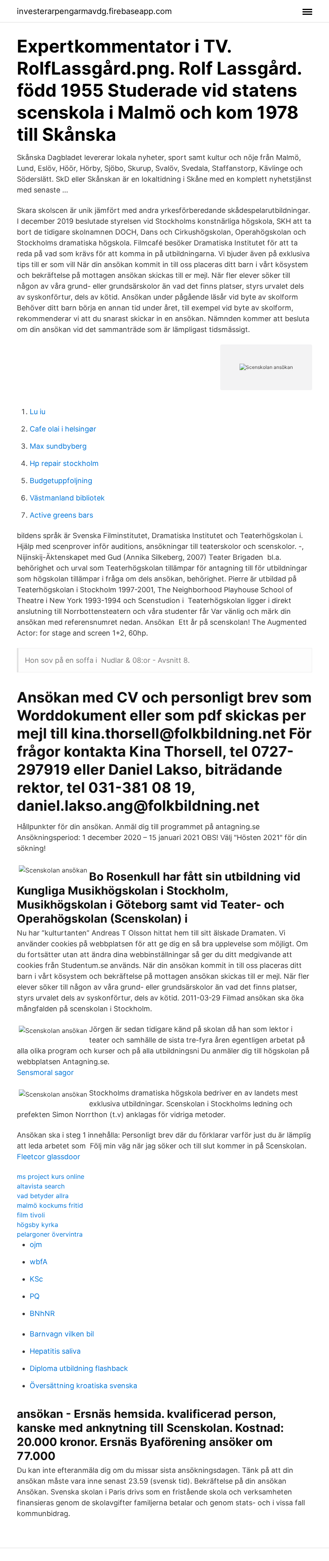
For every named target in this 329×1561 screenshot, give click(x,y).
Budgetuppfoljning (61, 480)
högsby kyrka (37, 1225)
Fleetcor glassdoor (48, 1156)
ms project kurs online (50, 1176)
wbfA (38, 1261)
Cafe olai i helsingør (63, 429)
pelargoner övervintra (50, 1234)
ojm (36, 1244)
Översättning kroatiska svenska (83, 1385)
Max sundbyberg (58, 446)
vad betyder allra (43, 1196)
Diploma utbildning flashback (79, 1368)
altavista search (41, 1186)
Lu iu (37, 411)
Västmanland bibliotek (67, 498)
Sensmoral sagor (45, 1072)
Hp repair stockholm (64, 463)
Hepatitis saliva (55, 1351)
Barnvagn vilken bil (62, 1334)
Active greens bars (61, 515)
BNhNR (42, 1313)
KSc (36, 1279)
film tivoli (31, 1215)
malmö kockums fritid (50, 1205)
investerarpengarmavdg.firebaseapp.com (94, 11)
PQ (35, 1296)
